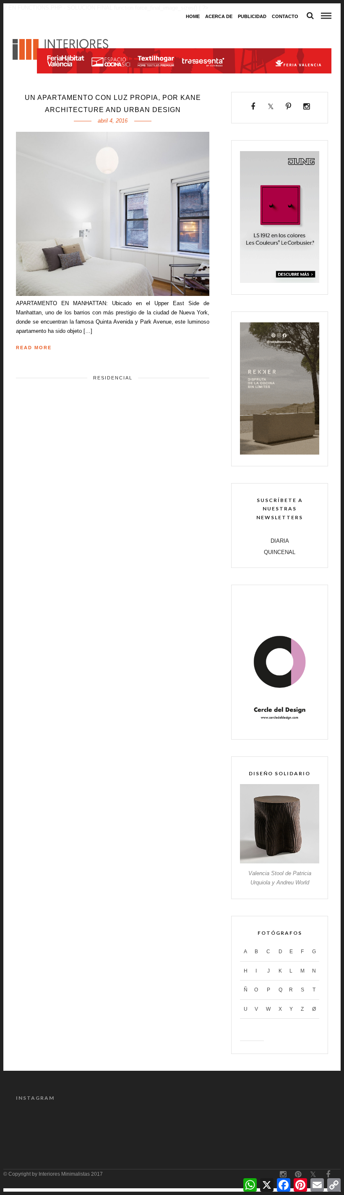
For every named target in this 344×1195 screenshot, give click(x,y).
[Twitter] (271, 106)
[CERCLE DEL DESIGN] (279, 726)
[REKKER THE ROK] (279, 453)
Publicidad (252, 16)
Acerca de (218, 16)
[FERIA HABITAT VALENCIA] (184, 32)
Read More (34, 347)
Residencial (113, 377)
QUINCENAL (279, 552)
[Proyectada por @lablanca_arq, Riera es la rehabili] (231, 1123)
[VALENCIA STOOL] (279, 861)
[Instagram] (306, 106)
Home (193, 16)
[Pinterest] (289, 106)
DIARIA (280, 541)
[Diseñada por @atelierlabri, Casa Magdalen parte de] (33, 1123)
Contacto (285, 16)
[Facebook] (253, 106)
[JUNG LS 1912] (279, 281)
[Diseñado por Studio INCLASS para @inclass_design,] (112, 1123)
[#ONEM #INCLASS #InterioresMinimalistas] (152, 1123)
